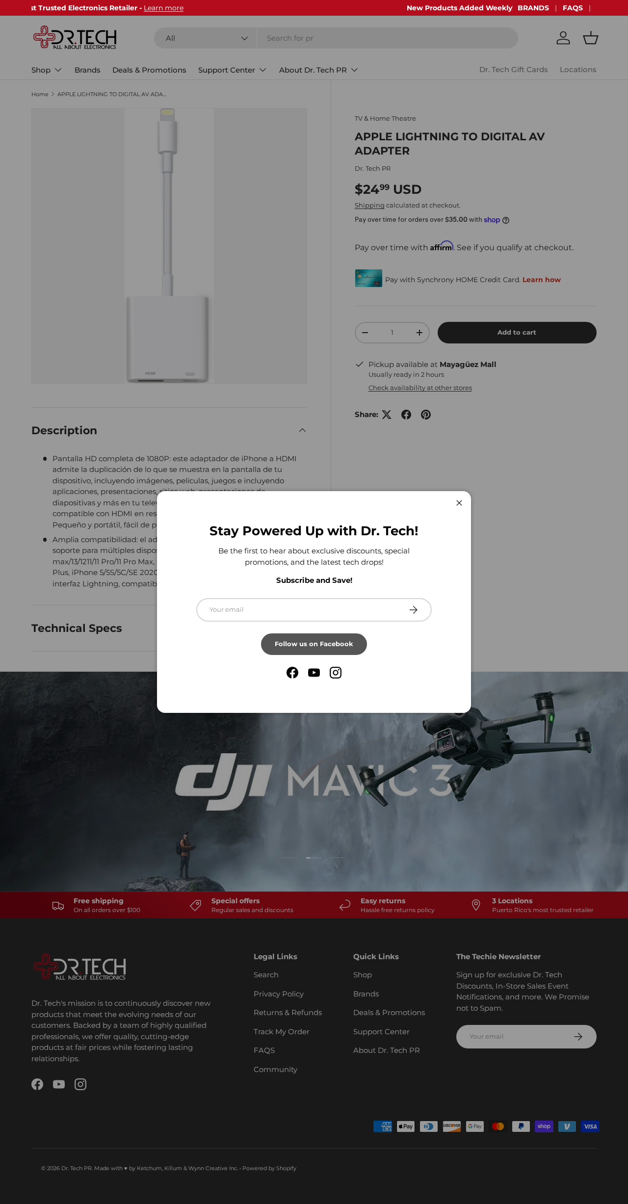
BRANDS (533, 8)
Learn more (269, 8)
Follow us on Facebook (314, 644)
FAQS (573, 8)
